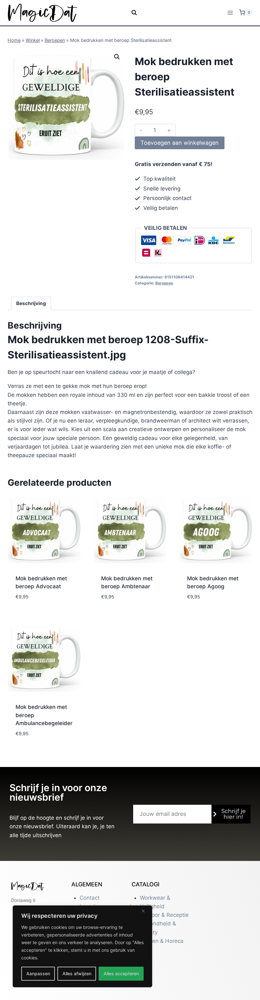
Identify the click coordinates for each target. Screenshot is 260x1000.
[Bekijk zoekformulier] (130, 13)
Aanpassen (38, 973)
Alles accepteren (121, 973)
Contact (90, 898)
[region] (82, 946)
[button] (117, 57)
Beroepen (55, 40)
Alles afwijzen (76, 973)
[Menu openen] (230, 12)
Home (14, 40)
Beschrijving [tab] (31, 303)
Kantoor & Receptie (164, 915)
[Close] (145, 911)
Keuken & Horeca (162, 941)
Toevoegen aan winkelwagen (179, 142)
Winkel (33, 40)
